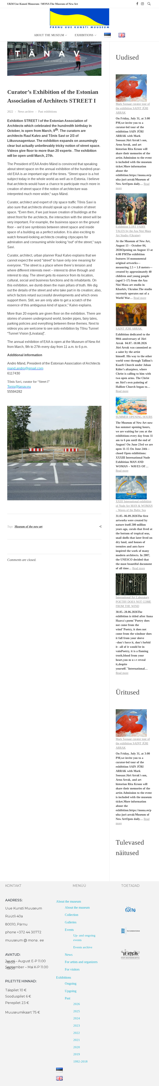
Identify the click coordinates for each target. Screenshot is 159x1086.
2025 (76, 1011)
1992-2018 (80, 1061)
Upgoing (70, 991)
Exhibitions (63, 977)
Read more (140, 297)
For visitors (72, 969)
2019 (76, 1054)
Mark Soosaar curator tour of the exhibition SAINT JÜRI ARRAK (133, 108)
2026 (76, 1004)
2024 (76, 1018)
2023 (76, 1025)
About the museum (68, 901)
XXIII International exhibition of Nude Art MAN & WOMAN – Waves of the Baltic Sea (134, 506)
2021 (76, 1040)
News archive (26, 111)
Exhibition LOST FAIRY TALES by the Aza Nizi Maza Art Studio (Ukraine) (133, 231)
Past (67, 998)
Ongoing (70, 983)
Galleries (70, 922)
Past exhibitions (47, 111)
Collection (71, 915)
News (68, 954)
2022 (10, 111)
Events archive (82, 947)
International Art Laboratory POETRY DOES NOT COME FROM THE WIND (133, 602)
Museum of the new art (28, 526)
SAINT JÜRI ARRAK (129, 328)
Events (69, 929)
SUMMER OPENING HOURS (134, 416)
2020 (76, 1047)
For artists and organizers (81, 962)
